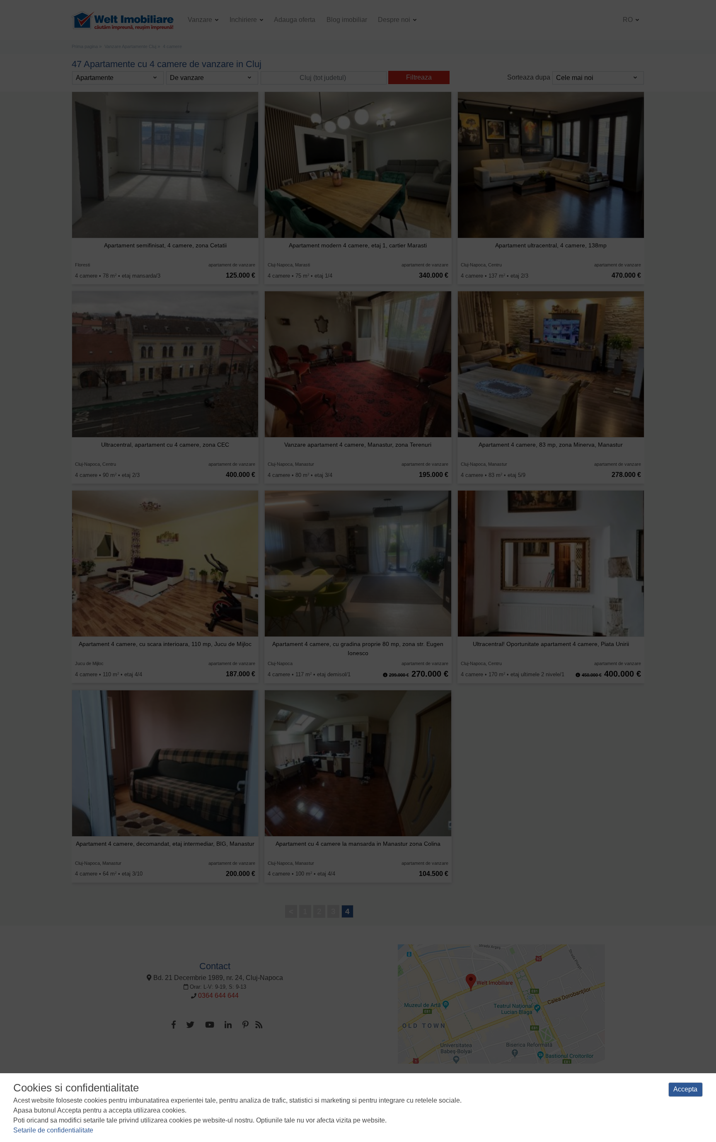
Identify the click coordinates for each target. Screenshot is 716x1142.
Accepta (685, 1089)
